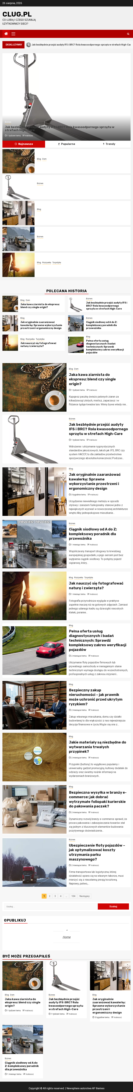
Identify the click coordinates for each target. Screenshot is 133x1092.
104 (73, 896)
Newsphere (73, 1088)
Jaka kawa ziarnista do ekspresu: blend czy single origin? (70, 163)
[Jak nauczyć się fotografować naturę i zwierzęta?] (18, 265)
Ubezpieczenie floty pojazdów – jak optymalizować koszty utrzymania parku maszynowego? (97, 852)
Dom (44, 159)
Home (67, 937)
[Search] (128, 34)
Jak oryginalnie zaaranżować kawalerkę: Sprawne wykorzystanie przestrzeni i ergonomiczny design (75, 215)
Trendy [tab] (110, 144)
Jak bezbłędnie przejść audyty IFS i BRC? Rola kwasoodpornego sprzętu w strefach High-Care (59, 128)
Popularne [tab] (68, 144)
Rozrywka (46, 262)
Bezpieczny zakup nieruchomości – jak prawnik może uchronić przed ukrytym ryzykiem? (95, 697)
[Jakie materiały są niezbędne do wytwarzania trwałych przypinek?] (34, 757)
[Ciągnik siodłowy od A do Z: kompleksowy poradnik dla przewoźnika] (18, 239)
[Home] (6, 34)
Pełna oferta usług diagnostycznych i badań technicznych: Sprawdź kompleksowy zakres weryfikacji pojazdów (105, 346)
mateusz (29, 136)
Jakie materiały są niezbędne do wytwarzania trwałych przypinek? (97, 747)
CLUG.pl (17, 14)
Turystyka (56, 262)
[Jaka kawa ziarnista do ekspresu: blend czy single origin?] (18, 161)
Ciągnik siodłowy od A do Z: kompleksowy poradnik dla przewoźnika (76, 240)
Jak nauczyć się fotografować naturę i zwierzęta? (67, 266)
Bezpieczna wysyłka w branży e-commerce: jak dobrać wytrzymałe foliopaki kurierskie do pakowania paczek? (98, 799)
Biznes (8, 122)
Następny (84, 896)
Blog (39, 159)
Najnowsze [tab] (25, 144)
